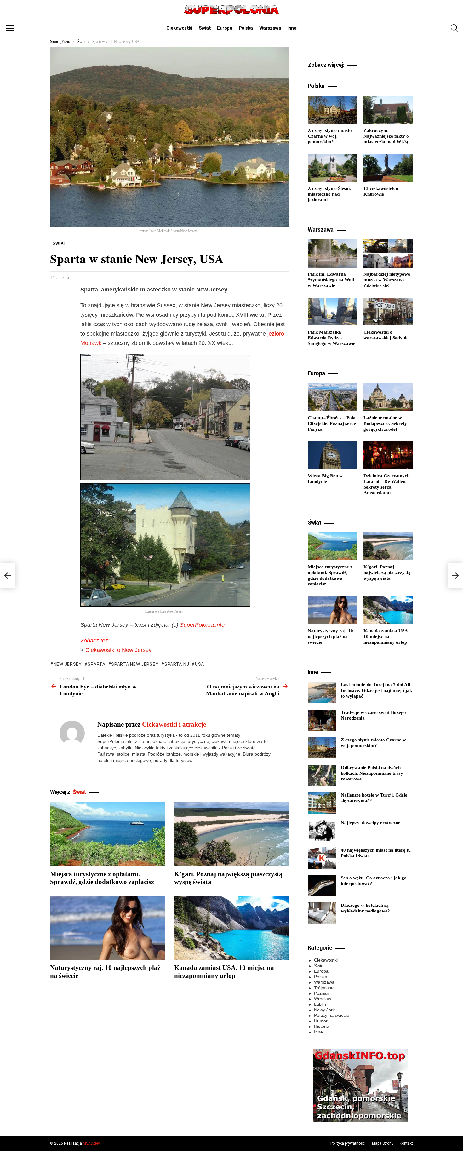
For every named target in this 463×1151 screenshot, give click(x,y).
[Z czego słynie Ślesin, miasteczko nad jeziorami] (332, 168)
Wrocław (322, 998)
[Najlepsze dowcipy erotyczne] (322, 830)
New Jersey (68, 664)
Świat (205, 28)
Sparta (96, 664)
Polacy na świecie (331, 1015)
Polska (246, 28)
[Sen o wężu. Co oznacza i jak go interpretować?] (322, 885)
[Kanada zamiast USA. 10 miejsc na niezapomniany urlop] (231, 928)
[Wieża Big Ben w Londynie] (332, 455)
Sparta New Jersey (134, 664)
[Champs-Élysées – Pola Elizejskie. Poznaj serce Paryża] (332, 397)
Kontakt (406, 1143)
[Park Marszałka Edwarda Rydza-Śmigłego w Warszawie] (332, 311)
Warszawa (270, 28)
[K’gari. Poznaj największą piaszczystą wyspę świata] (231, 834)
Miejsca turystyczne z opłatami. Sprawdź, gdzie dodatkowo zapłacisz (102, 878)
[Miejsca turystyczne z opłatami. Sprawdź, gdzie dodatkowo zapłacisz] (107, 834)
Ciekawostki (179, 28)
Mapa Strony (382, 1143)
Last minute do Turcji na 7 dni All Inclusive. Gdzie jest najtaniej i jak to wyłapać (376, 690)
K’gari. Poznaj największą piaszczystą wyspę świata (387, 572)
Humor (321, 1020)
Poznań (321, 993)
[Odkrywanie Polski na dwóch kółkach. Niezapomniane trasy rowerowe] (322, 775)
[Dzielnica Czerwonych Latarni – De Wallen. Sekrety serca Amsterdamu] (388, 455)
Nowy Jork (324, 1009)
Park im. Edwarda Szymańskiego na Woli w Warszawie (331, 280)
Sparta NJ (176, 664)
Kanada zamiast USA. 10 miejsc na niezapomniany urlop (224, 971)
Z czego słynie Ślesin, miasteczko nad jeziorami (329, 194)
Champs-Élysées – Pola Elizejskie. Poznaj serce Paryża (332, 423)
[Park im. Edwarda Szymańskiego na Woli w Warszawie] (332, 253)
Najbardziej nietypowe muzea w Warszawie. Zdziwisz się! (386, 280)
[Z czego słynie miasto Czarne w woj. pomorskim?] (332, 110)
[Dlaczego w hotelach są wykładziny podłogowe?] (322, 913)
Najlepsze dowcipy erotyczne (370, 822)
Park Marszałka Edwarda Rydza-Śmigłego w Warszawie (331, 338)
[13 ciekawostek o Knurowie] (388, 168)
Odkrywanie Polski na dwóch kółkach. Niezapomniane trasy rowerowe (372, 773)
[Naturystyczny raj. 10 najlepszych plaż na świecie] (107, 928)
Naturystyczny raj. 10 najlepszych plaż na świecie (330, 636)
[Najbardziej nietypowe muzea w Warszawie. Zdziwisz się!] (388, 253)
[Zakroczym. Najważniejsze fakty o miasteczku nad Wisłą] (388, 110)
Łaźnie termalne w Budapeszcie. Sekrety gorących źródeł (385, 423)
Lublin (320, 1004)
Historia (321, 1026)
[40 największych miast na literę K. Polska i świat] (322, 858)
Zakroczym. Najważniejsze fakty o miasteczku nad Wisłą (386, 136)
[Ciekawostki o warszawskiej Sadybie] (388, 311)
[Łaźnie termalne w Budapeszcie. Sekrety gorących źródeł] (388, 397)
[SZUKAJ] (454, 28)
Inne (291, 28)
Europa (224, 28)
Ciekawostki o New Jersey (118, 650)
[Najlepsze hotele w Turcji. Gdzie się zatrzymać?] (322, 803)
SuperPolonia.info (202, 625)
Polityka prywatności (348, 1143)
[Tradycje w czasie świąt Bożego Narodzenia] (322, 720)
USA (199, 664)
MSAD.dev (91, 1143)
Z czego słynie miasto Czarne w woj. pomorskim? (330, 136)
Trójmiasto (324, 987)
